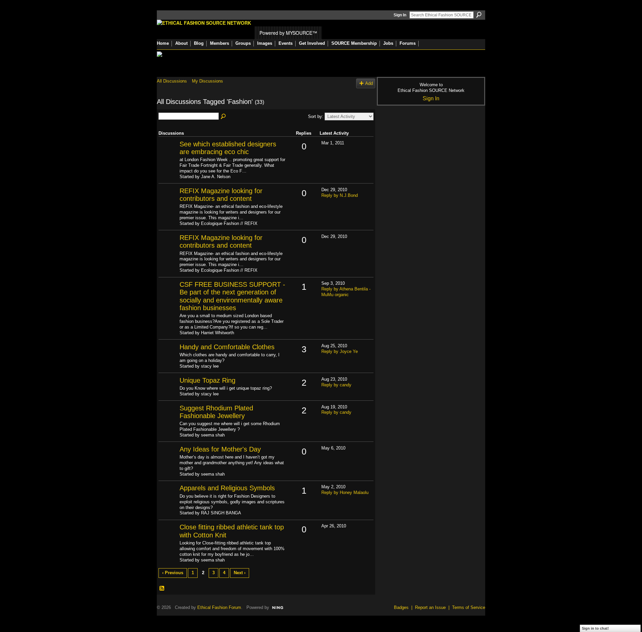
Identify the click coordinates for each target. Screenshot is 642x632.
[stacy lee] (168, 357)
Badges (401, 607)
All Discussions (172, 81)
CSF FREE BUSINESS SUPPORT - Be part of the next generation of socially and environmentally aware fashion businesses (232, 296)
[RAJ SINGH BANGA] (168, 498)
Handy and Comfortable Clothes (227, 347)
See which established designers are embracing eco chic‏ (228, 147)
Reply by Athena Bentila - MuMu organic (345, 291)
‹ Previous (172, 572)
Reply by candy (336, 384)
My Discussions (207, 81)
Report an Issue (430, 607)
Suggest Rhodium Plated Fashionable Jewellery (216, 411)
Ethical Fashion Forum (219, 607)
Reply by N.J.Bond (339, 195)
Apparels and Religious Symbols (227, 488)
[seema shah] (168, 418)
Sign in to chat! (595, 628)
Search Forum (224, 117)
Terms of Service (468, 607)
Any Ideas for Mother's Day (220, 449)
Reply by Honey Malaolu (344, 492)
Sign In (400, 15)
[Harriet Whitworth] (168, 295)
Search (478, 15)
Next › (239, 572)
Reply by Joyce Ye (339, 351)
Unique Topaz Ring (207, 380)
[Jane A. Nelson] (168, 154)
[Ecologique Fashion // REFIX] (168, 201)
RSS (162, 589)
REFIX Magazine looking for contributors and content (221, 194)
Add (369, 83)
